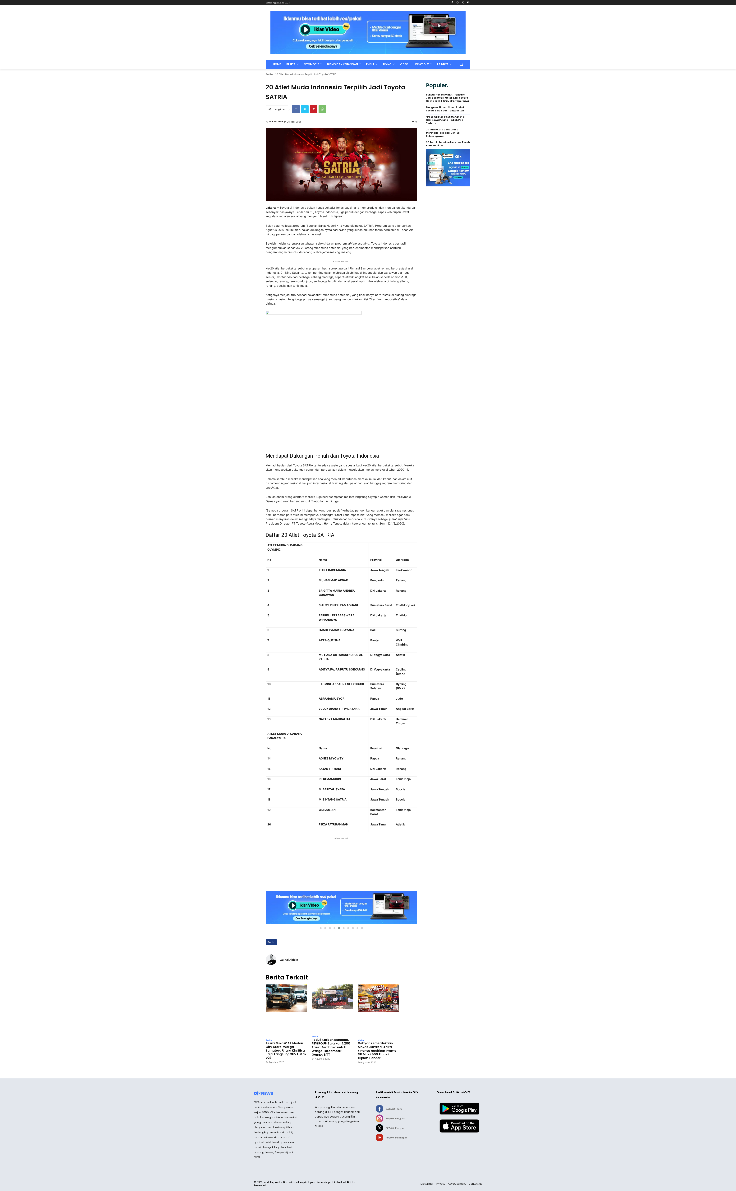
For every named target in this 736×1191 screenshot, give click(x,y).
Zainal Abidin (276, 121)
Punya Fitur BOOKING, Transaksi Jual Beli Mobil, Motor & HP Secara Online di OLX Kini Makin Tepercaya (447, 98)
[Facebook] (452, 3)
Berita (269, 74)
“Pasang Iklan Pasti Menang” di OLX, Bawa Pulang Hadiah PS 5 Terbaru (445, 120)
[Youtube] (468, 3)
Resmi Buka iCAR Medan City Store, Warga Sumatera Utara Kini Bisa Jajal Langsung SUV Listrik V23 (286, 1050)
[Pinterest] (313, 109)
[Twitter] (463, 3)
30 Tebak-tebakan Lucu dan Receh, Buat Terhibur (448, 144)
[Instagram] (457, 3)
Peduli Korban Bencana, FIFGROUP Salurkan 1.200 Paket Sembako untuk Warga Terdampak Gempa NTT (331, 1047)
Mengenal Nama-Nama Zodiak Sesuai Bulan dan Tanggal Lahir (445, 109)
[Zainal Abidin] (271, 959)
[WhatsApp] (322, 109)
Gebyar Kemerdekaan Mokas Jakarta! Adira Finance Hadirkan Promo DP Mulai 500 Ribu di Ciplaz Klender (377, 1050)
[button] (461, 64)
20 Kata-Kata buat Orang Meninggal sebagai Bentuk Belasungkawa (442, 133)
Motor (361, 1040)
